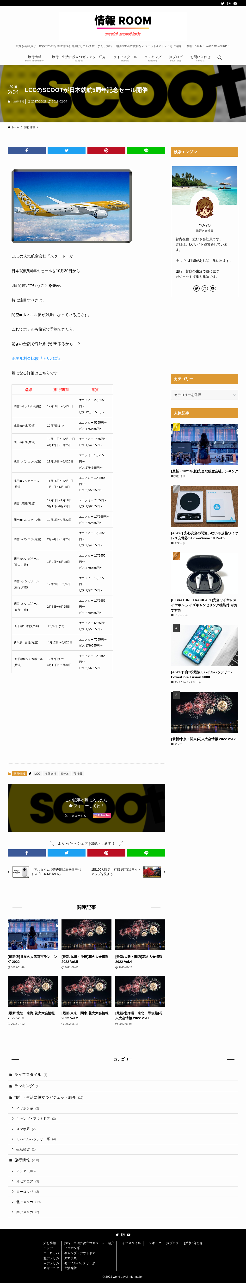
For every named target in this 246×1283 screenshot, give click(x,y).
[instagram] (229, 3)
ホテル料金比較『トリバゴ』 (37, 358)
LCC (37, 773)
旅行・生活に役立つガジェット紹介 (48, 1097)
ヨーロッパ (27, 1191)
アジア (26, 1171)
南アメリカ (27, 1212)
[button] (27, 150)
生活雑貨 (26, 1149)
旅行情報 (18, 101)
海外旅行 (50, 773)
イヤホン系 (27, 1108)
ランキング (26, 1086)
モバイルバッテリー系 (36, 1139)
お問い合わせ (193, 1243)
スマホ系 (26, 1129)
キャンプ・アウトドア (36, 1119)
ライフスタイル (30, 1075)
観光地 (65, 773)
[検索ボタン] (219, 58)
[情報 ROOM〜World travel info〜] (123, 26)
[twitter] (223, 3)
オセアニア (27, 1181)
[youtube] (235, 3)
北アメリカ (28, 1202)
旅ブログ (172, 1243)
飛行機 (78, 773)
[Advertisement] (86, 722)
